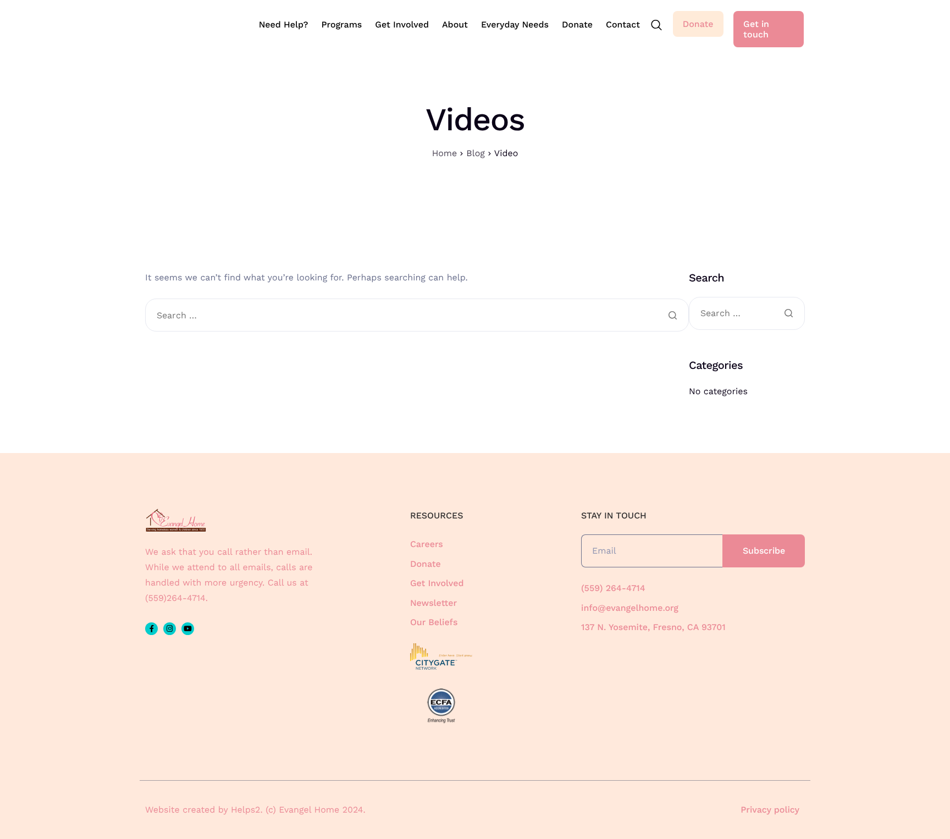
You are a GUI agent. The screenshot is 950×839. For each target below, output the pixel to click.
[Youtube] (187, 628)
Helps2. (247, 809)
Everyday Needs (515, 24)
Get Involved (402, 24)
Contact (623, 24)
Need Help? (283, 24)
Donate (577, 24)
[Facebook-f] (151, 628)
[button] (656, 25)
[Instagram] (169, 628)
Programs (341, 24)
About (455, 24)
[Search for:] (417, 316)
